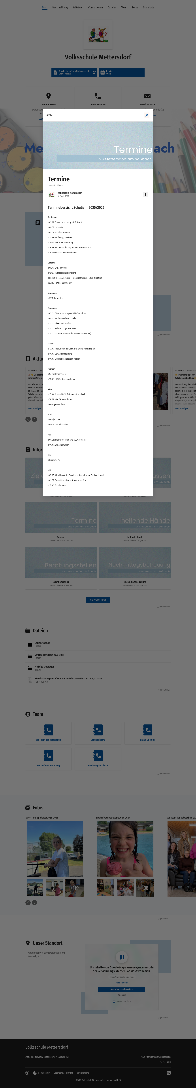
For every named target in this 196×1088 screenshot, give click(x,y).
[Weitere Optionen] (145, 194)
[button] (98, 145)
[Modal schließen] (98, 544)
